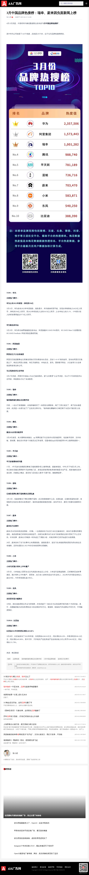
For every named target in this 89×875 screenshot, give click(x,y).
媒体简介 (35, 867)
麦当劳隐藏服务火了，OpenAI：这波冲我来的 (31, 823)
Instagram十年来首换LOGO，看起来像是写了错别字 (34, 846)
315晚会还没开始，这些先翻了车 (17, 703)
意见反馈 (43, 867)
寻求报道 (59, 867)
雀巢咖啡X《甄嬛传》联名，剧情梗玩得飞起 (20, 740)
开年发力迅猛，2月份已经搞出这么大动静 (21, 716)
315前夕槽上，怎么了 (16, 676)
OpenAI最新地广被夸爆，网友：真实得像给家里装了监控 (36, 853)
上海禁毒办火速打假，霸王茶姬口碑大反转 (19, 724)
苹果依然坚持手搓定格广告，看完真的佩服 (30, 831)
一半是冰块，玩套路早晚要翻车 (20, 687)
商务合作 (68, 867)
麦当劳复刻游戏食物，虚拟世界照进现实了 (30, 838)
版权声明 (51, 867)
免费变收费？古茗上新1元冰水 (15, 695)
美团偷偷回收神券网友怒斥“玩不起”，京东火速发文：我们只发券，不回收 (32, 734)
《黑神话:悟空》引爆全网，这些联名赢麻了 (21, 710)
